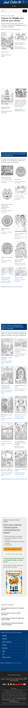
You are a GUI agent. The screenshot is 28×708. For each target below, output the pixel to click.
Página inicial (4, 15)
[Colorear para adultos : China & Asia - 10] (7, 104)
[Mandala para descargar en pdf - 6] (7, 255)
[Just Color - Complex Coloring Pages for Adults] (4, 684)
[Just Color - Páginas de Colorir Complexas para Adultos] (19, 684)
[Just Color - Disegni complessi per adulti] (11, 684)
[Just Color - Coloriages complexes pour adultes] (8, 684)
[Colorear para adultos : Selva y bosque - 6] (7, 275)
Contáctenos (7, 679)
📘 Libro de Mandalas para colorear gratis (11, 662)
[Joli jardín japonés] (7, 49)
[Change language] (26, 2)
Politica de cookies (23, 679)
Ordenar (3, 29)
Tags (9, 15)
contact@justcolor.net (13, 701)
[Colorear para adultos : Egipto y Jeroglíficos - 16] (21, 40)
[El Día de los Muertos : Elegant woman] (21, 257)
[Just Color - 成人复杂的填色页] (22, 684)
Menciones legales (14, 679)
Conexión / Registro (23, 2)
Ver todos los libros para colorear (14, 554)
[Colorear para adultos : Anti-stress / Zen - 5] (21, 231)
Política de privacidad (14, 680)
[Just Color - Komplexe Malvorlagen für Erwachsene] (16, 684)
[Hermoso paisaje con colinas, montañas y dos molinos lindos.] (21, 275)
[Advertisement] (14, 73)
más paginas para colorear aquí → (15, 286)
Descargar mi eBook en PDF (12, 549)
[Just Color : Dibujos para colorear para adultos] (12, 2)
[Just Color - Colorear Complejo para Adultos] (14, 684)
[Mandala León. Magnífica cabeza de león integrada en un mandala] (21, 177)
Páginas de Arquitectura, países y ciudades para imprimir (7, 362)
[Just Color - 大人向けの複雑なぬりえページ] (25, 684)
